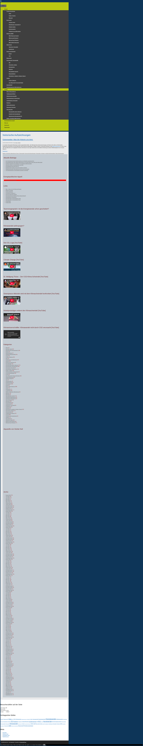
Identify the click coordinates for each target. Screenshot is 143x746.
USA (10, 726)
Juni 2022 (8, 562)
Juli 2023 (7, 544)
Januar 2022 (8, 568)
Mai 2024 (7, 531)
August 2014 (8, 680)
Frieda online (8, 202)
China (10, 719)
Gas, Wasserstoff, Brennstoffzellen (16, 82)
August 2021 (8, 575)
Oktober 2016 (8, 651)
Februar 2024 (8, 535)
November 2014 (9, 677)
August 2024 (8, 527)
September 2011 (9, 694)
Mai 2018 (7, 627)
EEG (9, 62)
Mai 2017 (7, 642)
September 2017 (9, 637)
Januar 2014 (8, 688)
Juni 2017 (8, 641)
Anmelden (5, 732)
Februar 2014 (8, 686)
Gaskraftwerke (25, 721)
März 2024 (8, 534)
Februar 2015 (8, 674)
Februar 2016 (8, 661)
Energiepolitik (35, 719)
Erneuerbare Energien (7, 721)
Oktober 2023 (8, 540)
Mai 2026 (7, 499)
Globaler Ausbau (12, 26)
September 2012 (9, 690)
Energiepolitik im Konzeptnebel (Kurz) (13, 199)
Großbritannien (32, 721)
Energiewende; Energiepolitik (12, 60)
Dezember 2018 (9, 618)
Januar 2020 (8, 600)
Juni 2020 (8, 594)
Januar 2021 (8, 584)
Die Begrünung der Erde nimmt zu (12, 166)
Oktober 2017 (8, 635)
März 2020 (8, 598)
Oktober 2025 (8, 508)
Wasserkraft (9, 58)
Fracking (15, 721)
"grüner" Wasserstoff (4, 719)
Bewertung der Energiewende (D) (15, 116)
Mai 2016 (7, 658)
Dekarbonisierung (24, 719)
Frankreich (20, 721)
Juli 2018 (7, 625)
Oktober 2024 (8, 524)
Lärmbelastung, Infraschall (12, 100)
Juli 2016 (7, 655)
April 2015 (8, 671)
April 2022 (8, 564)
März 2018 (8, 630)
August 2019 (8, 607)
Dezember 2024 (9, 521)
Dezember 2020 (9, 586)
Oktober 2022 (8, 556)
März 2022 (8, 566)
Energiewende (51, 719)
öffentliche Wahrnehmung (11, 397)
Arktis (7, 347)
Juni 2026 (8, 497)
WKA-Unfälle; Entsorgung (14, 42)
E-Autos (28, 719)
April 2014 (8, 684)
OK (44, 744)
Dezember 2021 (9, 570)
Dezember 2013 (9, 689)
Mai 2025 (7, 515)
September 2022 (9, 558)
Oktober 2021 (8, 572)
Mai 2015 (7, 670)
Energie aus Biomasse (11, 51)
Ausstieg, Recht (12, 22)
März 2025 (8, 517)
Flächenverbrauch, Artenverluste (13, 98)
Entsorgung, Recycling (11, 107)
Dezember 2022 (9, 554)
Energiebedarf (9, 85)
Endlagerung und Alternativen (15, 31)
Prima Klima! (8, 201)
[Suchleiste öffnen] (2, 3)
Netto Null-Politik (39, 723)
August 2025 (8, 511)
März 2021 (8, 582)
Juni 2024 (8, 530)
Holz (10, 55)
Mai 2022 (7, 563)
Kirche (7, 385)
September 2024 (9, 525)
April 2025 (8, 516)
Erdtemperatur (59, 719)
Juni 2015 (8, 669)
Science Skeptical (9, 191)
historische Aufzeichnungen (30, 153)
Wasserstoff (21, 725)
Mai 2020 (7, 595)
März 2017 (8, 645)
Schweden (55, 723)
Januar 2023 (8, 552)
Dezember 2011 (9, 693)
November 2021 (9, 571)
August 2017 (8, 638)
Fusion (7, 374)
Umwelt (5, 89)
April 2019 (8, 613)
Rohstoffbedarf (9, 402)
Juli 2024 (7, 528)
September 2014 (9, 678)
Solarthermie (11, 49)
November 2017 (9, 634)
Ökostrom (11, 69)
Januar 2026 (8, 504)
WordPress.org (6, 736)
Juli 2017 (7, 639)
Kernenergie (9, 20)
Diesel (7, 355)
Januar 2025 (8, 520)
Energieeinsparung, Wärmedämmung (14, 87)
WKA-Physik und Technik (14, 35)
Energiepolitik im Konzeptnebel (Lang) (13, 198)
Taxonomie (6, 725)
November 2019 (9, 603)
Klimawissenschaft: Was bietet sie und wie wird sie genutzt (17, 169)
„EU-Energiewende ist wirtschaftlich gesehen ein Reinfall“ (17, 170)
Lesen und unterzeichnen (10, 180)
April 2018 (8, 629)
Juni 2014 (8, 682)
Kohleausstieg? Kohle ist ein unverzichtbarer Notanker (16, 167)
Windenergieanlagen (28, 725)
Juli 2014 (7, 681)
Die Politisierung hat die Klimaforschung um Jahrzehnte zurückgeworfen (20, 161)
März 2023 (8, 550)
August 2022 (8, 559)
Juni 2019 (8, 610)
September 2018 (9, 622)
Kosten (23, 723)
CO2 (12, 719)
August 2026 (8, 495)
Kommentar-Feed (6, 735)
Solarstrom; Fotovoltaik (13, 47)
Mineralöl (11, 18)
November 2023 (9, 539)
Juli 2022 (7, 560)
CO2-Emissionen (17, 719)
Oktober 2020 (8, 588)
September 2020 (9, 590)
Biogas (10, 53)
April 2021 (8, 580)
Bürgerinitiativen (12, 73)
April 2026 (8, 500)
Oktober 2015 (8, 666)
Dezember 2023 (9, 538)
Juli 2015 (7, 667)
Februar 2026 (8, 503)
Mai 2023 (7, 547)
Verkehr (8, 78)
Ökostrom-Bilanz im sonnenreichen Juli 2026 (14, 165)
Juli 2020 (7, 592)
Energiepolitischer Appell (9, 120)
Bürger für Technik (9, 190)
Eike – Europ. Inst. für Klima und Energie (13, 189)
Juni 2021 (8, 578)
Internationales (10, 109)
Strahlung (8, 102)
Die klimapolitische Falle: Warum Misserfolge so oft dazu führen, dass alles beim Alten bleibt (24, 162)
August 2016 (8, 654)
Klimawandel (14, 724)
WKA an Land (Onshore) (13, 38)
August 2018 (8, 623)
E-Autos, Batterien (12, 80)
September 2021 (9, 574)
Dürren (17, 153)
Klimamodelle (63, 721)
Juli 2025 (7, 512)
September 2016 (9, 653)
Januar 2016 (8, 662)
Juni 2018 (8, 626)
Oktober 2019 (8, 605)
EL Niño (31, 719)
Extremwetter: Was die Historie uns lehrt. (18, 139)
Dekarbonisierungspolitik (12, 96)
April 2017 (8, 643)
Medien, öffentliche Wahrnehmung (14, 118)
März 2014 (8, 685)
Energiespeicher (42, 719)
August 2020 (8, 591)
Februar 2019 (8, 615)
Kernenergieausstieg (56, 721)
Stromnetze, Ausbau (13, 64)
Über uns (6, 122)
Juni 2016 (8, 657)
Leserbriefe (8, 390)
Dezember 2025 (9, 505)
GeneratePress (23, 742)
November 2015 (9, 665)
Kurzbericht (8, 389)
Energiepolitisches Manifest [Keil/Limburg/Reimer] (16, 195)
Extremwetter (21, 153)
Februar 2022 (8, 567)
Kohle (10, 13)
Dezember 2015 (9, 663)
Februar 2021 (8, 583)
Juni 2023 (8, 546)
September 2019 (9, 606)
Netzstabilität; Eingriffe (13, 71)
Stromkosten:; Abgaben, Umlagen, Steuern (17, 76)
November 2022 (9, 555)
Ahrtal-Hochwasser (56, 146)
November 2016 (9, 650)
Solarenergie (9, 44)
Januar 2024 (8, 536)
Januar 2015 (8, 676)
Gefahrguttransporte (11, 105)
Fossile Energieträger (11, 11)
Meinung (7, 393)
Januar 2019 (8, 617)
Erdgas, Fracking (12, 15)
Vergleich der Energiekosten (14, 114)
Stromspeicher (12, 67)
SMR (61, 723)
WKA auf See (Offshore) (13, 40)
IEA (37, 721)
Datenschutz (7, 127)
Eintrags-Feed (5, 734)
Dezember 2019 (9, 602)
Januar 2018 (8, 631)
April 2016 (8, 659)
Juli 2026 (7, 496)
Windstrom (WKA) (10, 33)
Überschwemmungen (60, 153)
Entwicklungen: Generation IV (15, 24)
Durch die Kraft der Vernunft (11, 194)
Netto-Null (33, 723)
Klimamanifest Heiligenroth (11, 197)
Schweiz (58, 723)
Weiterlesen (5, 151)
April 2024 (8, 532)
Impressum (6, 125)
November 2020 (9, 587)
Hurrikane (43, 153)
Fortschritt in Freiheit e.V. (10, 193)
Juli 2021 (7, 576)
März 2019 (8, 614)
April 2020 (8, 596)
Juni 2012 (8, 692)
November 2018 (9, 619)
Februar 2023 (8, 551)
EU (12, 721)
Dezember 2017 (9, 633)
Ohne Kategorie (9, 400)
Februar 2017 (8, 646)
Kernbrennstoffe (12, 29)
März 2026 (8, 501)
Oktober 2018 (8, 621)
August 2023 (8, 543)
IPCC (39, 721)
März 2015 (8, 673)
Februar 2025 (8, 519)
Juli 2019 (7, 609)
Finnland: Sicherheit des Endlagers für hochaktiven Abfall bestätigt (19, 163)
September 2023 (9, 542)
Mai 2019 (7, 611)
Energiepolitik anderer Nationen (15, 111)
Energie (5, 9)
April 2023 (8, 548)
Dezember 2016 (9, 649)
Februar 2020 (8, 599)
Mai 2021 (7, 579)
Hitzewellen (38, 153)
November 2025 (9, 507)
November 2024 (9, 523)
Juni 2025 (8, 513)
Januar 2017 (8, 647)
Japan (42, 721)
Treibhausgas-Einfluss (11, 93)
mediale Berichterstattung (50, 153)
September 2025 (9, 509)
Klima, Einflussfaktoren (11, 91)
